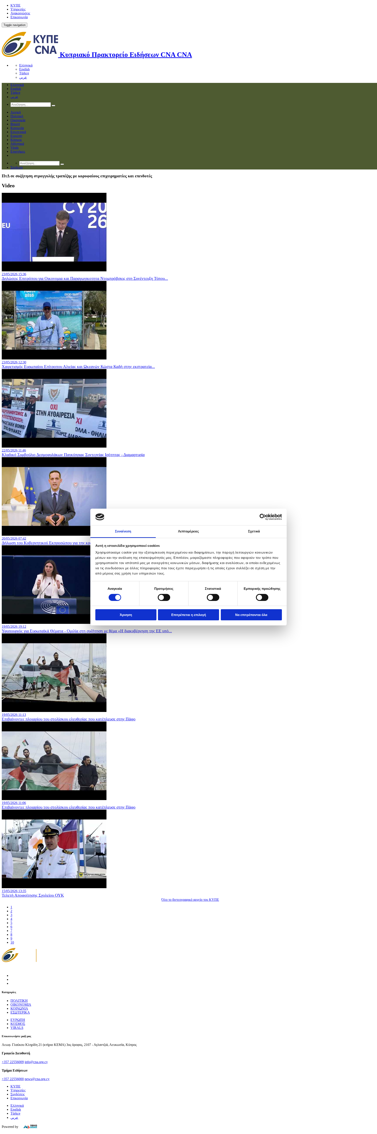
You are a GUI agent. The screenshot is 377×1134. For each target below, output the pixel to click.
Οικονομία (17, 120)
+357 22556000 (13, 1079)
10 (12, 942)
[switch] (164, 597)
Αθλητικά (17, 143)
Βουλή (15, 124)
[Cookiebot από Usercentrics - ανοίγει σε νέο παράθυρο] (263, 517)
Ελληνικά (26, 65)
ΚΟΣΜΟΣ (17, 1024)
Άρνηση (126, 615)
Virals (14, 147)
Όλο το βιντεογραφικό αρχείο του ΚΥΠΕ (190, 899)
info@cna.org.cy (36, 1062)
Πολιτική (16, 116)
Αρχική (15, 112)
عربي (23, 77)
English (24, 69)
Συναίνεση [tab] (123, 531)
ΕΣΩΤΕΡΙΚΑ (20, 1012)
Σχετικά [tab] (254, 531)
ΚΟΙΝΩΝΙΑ (19, 1008)
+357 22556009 (13, 1062)
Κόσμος (16, 140)
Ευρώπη (16, 136)
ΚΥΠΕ (15, 5)
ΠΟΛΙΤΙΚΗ (19, 1000)
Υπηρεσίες (18, 9)
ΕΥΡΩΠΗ (17, 1020)
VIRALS (16, 1028)
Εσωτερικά (18, 132)
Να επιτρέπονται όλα (251, 615)
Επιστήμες (17, 151)
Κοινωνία (17, 128)
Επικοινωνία (19, 17)
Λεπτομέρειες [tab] (188, 531)
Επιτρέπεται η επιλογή (188, 615)
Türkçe (24, 73)
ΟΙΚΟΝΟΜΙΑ (20, 1004)
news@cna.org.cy (37, 1079)
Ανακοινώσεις (20, 13)
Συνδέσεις (17, 1094)
